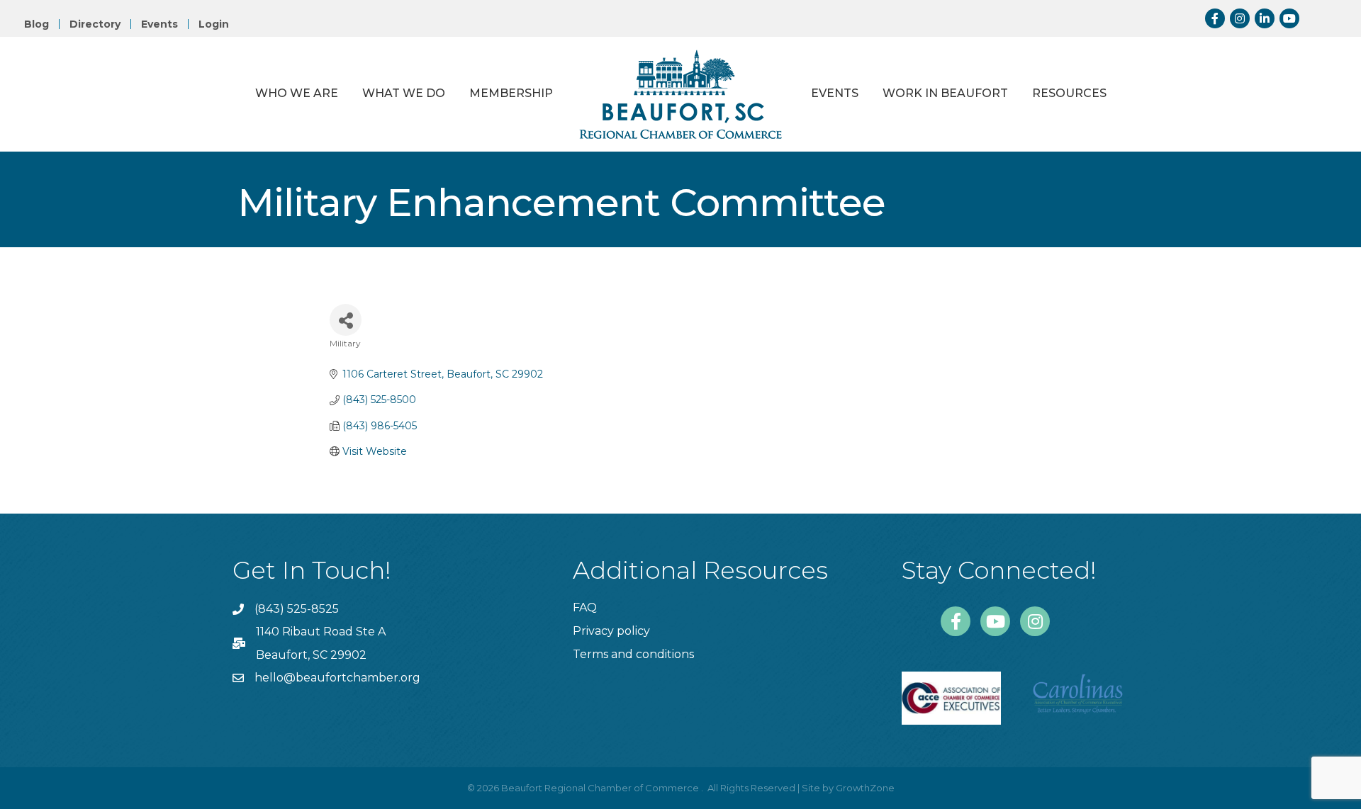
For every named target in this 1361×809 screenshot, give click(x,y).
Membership (511, 93)
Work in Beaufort (945, 93)
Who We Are (296, 93)
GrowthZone (865, 787)
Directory (95, 24)
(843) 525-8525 (296, 609)
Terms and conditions (633, 654)
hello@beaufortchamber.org (337, 677)
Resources (1069, 93)
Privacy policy (611, 631)
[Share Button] (346, 320)
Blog (36, 24)
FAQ (585, 607)
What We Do (403, 93)
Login (213, 24)
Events (159, 24)
